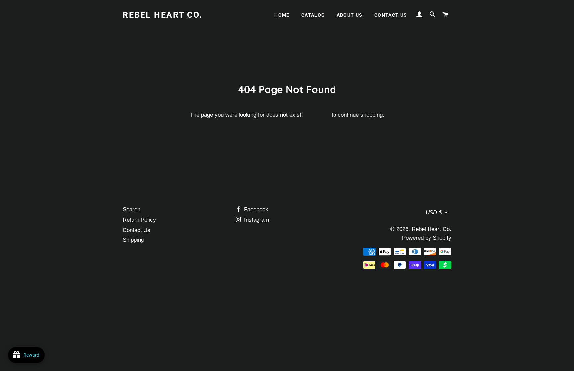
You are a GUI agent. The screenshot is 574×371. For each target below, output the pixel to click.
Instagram (255, 220)
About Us (350, 15)
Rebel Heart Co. (163, 15)
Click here (317, 115)
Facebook (255, 209)
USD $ (434, 212)
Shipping (133, 240)
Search (131, 209)
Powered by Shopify (426, 238)
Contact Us (390, 15)
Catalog (313, 15)
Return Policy (139, 220)
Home (282, 15)
